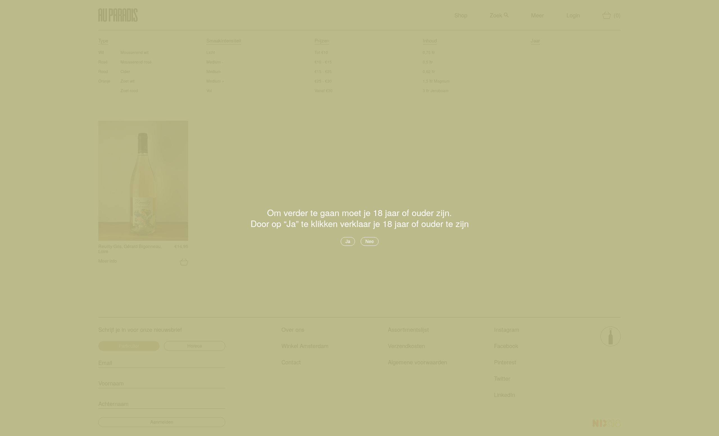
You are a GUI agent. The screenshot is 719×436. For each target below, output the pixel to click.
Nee (369, 241)
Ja (347, 241)
